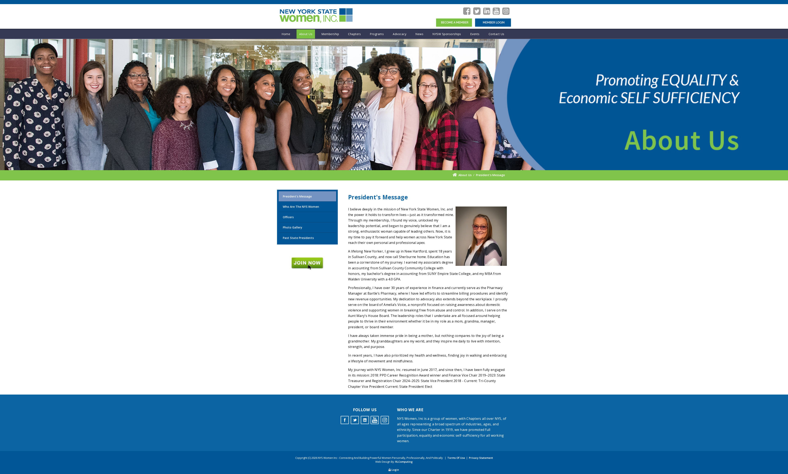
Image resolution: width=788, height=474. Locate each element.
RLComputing (404, 462)
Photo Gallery (292, 227)
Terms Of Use (456, 458)
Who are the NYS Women (301, 207)
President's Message (297, 196)
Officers (288, 217)
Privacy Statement (481, 458)
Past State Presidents (298, 238)
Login (395, 470)
